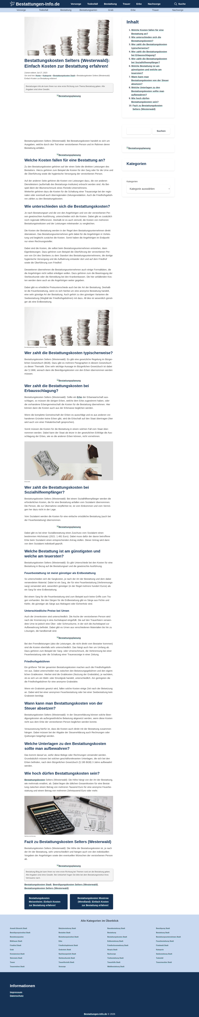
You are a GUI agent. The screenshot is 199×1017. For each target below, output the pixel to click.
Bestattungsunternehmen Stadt (168, 937)
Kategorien (132, 181)
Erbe (139, 4)
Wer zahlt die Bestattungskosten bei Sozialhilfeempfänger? (149, 60)
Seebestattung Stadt (164, 954)
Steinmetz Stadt (16, 958)
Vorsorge (76, 4)
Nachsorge (154, 4)
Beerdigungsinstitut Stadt (20, 932)
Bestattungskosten (34, 780)
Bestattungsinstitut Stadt (69, 937)
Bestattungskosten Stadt (64, 76)
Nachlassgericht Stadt (67, 954)
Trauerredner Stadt (17, 966)
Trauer (126, 4)
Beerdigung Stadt (163, 928)
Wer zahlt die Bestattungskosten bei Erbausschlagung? (149, 53)
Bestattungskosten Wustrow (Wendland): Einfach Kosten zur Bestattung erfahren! (93, 902)
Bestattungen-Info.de (38, 3)
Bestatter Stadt (64, 932)
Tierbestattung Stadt (115, 958)
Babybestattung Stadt (67, 928)
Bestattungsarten (88, 10)
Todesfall (92, 4)
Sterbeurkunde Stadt (67, 958)
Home (38, 76)
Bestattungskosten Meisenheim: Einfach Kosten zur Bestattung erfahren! (44, 902)
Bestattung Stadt (162, 932)
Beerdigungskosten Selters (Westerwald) (75, 884)
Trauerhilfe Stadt (113, 962)
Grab (110, 10)
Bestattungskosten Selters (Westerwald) (46, 888)
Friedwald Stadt (162, 945)
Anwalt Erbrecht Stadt (18, 928)
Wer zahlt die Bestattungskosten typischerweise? (149, 46)
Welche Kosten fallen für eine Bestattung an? (147, 32)
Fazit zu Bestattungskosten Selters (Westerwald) (147, 107)
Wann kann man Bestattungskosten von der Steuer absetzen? (150, 80)
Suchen (161, 131)
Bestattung (110, 4)
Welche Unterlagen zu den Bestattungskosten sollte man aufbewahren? (147, 91)
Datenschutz (16, 996)
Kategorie (47, 76)
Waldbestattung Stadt (115, 966)
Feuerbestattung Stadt (165, 941)
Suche (182, 4)
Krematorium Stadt (17, 954)
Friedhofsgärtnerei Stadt (68, 945)
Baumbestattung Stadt (116, 928)
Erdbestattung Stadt (115, 941)
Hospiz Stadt (112, 949)
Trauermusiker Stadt (164, 962)
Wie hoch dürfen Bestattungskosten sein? (145, 100)
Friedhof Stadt (15, 945)
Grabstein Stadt (65, 949)
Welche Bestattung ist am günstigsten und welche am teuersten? (146, 70)
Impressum (16, 992)
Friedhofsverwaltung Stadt (117, 945)
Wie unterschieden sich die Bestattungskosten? (146, 39)
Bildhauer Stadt (16, 941)
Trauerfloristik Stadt (66, 962)
